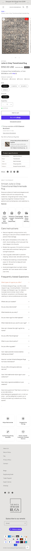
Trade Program (7, 478)
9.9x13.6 (14, 86)
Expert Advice (7, 482)
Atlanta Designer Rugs (12, 548)
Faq (4, 456)
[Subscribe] (25, 523)
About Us (6, 448)
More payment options (15, 121)
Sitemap (5, 485)
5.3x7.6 (5, 86)
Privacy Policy (7, 460)
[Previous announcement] (3, 2)
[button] (3, 7)
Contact (5, 463)
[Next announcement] (28, 2)
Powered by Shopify (23, 548)
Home (2, 11)
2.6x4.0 (5, 90)
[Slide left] (12, 58)
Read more (3, 203)
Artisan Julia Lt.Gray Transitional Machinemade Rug (15, 13)
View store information (9, 133)
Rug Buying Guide (8, 474)
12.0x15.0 (24, 86)
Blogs (4, 470)
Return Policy (7, 452)
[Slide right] (19, 58)
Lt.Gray (5, 97)
